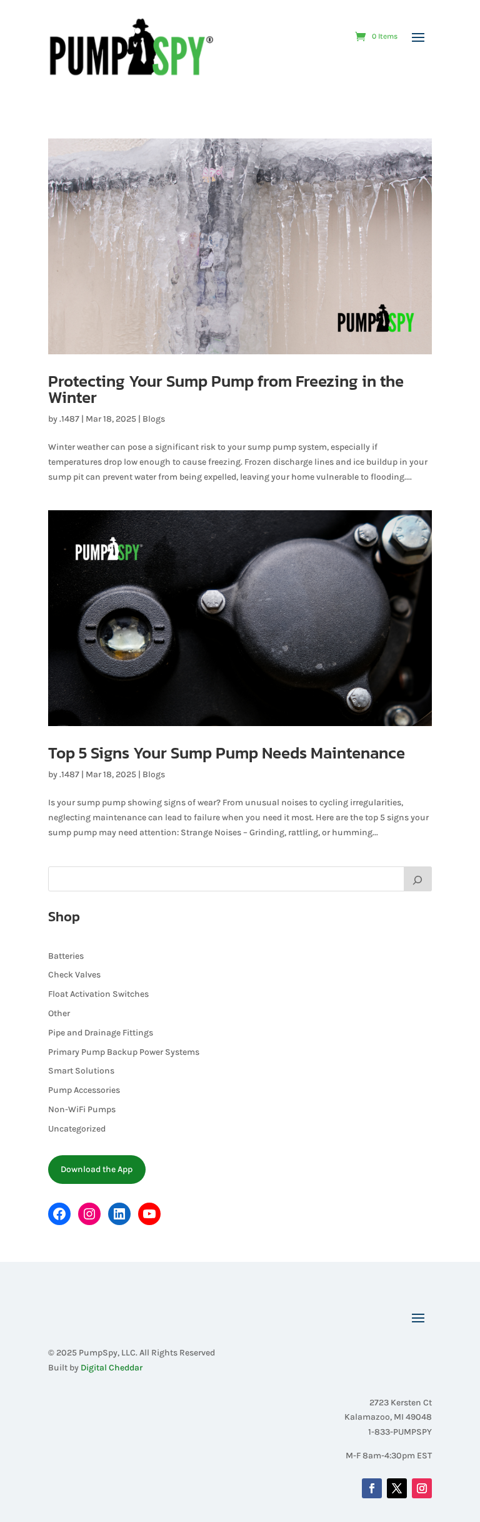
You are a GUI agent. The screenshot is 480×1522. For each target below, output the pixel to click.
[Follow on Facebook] (372, 1488)
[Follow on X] (397, 1488)
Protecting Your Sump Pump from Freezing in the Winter (226, 389)
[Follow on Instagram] (422, 1488)
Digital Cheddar (111, 1367)
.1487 (69, 419)
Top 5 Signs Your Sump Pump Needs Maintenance (226, 752)
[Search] (418, 878)
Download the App (96, 1169)
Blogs (153, 419)
